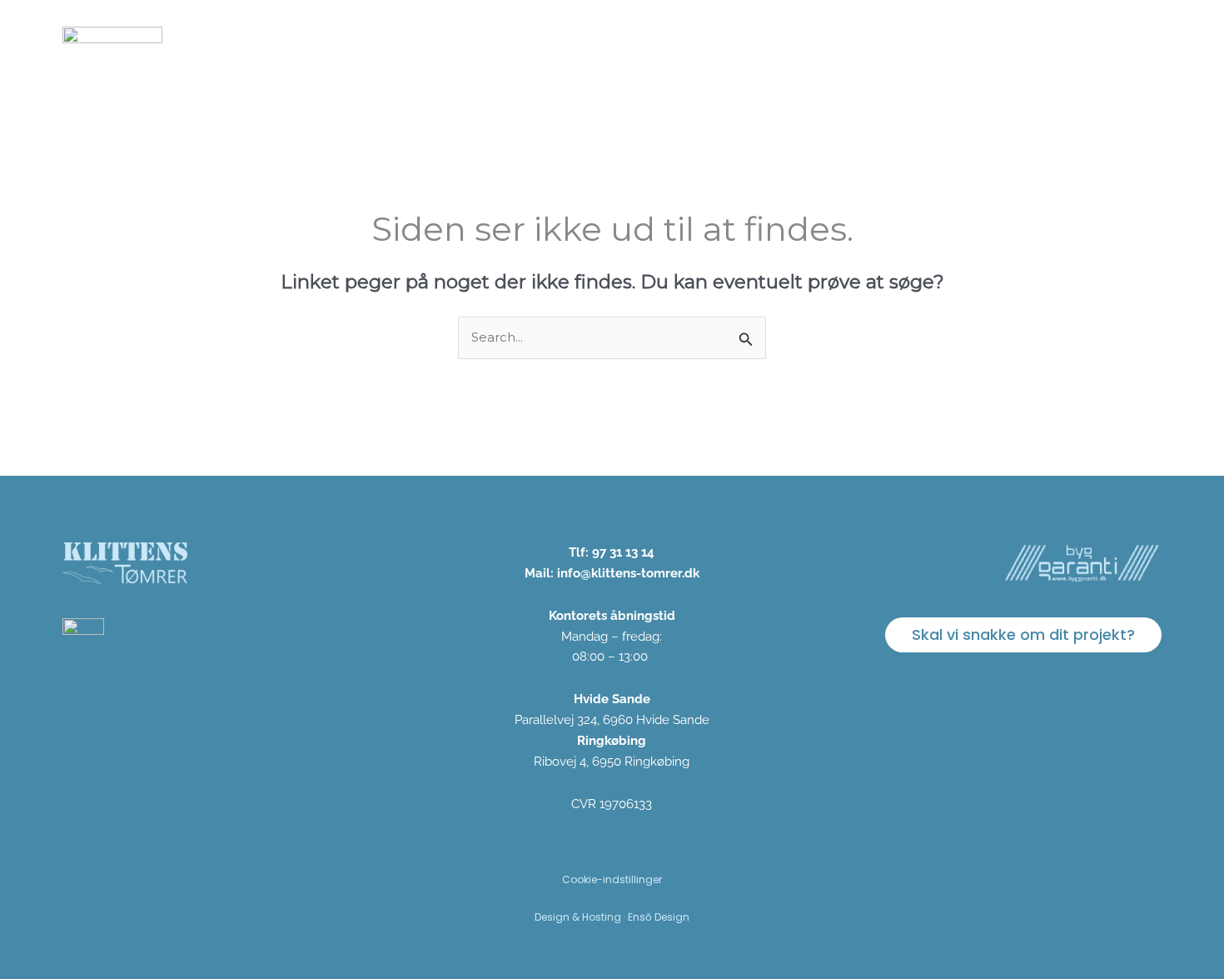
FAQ (1053, 43)
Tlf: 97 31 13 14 (611, 552)
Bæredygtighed (958, 43)
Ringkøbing (611, 740)
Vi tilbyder (680, 43)
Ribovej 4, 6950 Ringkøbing (611, 761)
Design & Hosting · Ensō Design (612, 917)
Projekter (774, 43)
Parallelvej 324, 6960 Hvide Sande (612, 719)
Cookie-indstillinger (612, 879)
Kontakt (1121, 43)
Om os (855, 43)
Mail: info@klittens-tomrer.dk (612, 573)
